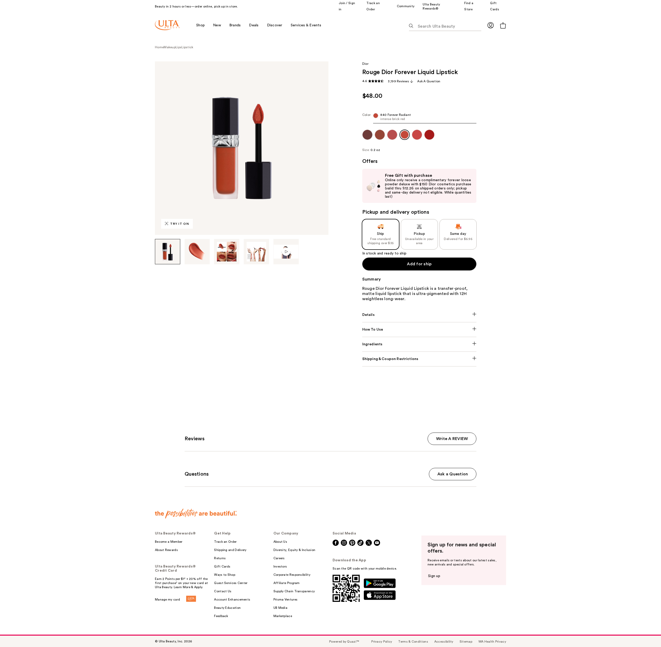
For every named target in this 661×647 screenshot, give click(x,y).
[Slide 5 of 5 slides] (286, 251)
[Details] (419, 315)
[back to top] (645, 631)
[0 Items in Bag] (503, 25)
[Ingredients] (419, 344)
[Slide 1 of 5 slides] (167, 251)
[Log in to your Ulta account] (490, 25)
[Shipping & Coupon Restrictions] (419, 359)
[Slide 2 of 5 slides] (197, 251)
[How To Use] (419, 329)
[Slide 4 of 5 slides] (256, 251)
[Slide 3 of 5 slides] (226, 251)
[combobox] (419, 118)
